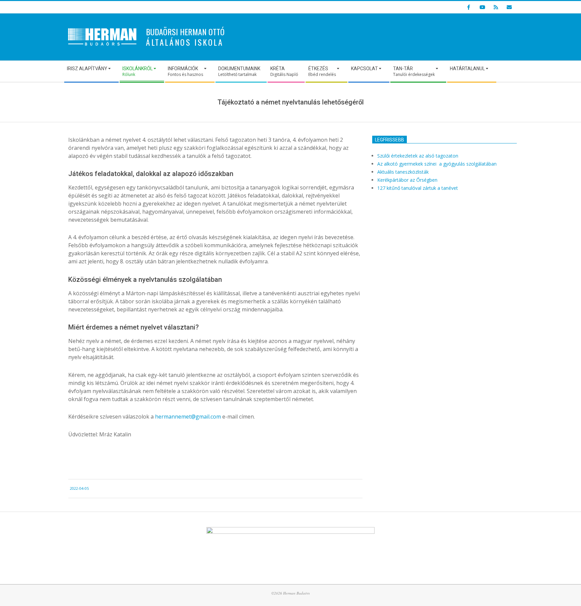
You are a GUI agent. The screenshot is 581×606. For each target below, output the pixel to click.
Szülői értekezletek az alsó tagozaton (417, 156)
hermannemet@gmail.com (188, 416)
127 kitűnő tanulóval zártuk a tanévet (417, 188)
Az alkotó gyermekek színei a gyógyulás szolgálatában (437, 164)
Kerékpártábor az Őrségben (407, 180)
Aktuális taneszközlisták (403, 172)
